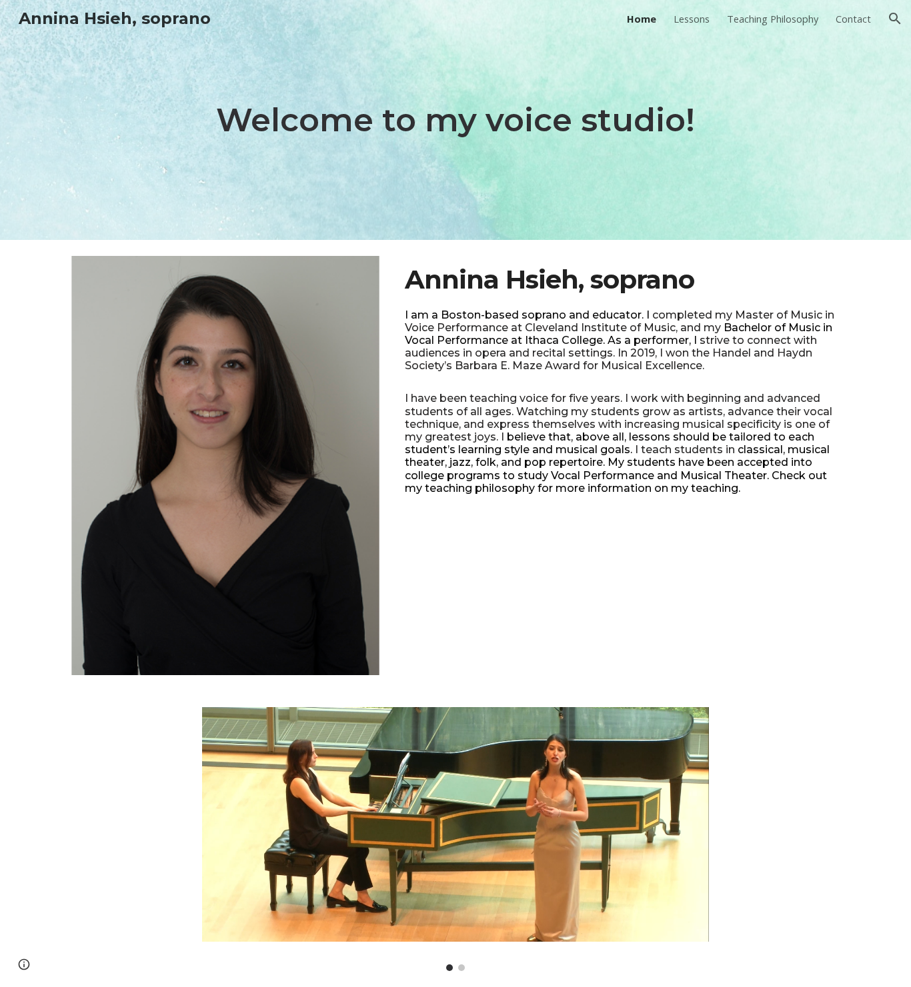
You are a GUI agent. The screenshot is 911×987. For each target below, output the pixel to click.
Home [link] (641, 18)
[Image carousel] (455, 839)
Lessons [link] (692, 18)
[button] (895, 19)
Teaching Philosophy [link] (772, 18)
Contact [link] (853, 18)
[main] (455, 120)
